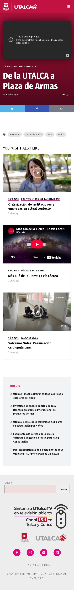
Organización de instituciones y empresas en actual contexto (31, 206)
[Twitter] (12, 108)
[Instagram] (30, 552)
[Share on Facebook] (37, 108)
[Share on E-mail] (61, 108)
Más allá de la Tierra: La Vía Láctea (33, 276)
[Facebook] (16, 552)
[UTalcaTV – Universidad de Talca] (20, 5)
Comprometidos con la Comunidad (40, 199)
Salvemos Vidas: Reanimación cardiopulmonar (29, 345)
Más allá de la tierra (33, 270)
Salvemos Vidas (29, 338)
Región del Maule (33, 134)
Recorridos (27, 66)
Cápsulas (10, 66)
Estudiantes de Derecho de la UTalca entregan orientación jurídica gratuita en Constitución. (36, 437)
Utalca (61, 134)
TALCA (49, 134)
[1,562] (37, 172)
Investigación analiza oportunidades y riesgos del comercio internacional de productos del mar (34, 409)
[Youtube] (57, 552)
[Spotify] (43, 552)
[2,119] (37, 311)
